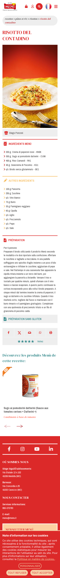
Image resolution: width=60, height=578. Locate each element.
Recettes (9, 18)
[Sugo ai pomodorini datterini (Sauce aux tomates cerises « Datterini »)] (30, 385)
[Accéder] (32, 6)
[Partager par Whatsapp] (40, 333)
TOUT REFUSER (17, 572)
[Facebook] (9, 333)
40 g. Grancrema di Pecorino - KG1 (22, 165)
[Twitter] (19, 333)
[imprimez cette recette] (51, 333)
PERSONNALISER (30, 565)
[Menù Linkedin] (51, 449)
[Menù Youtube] (37, 449)
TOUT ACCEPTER (42, 572)
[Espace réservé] (26, 6)
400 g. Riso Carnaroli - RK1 (18, 160)
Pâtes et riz (21, 18)
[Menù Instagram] (22, 449)
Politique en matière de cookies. (36, 559)
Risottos (34, 18)
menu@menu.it (9, 518)
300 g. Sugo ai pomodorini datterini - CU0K (26, 156)
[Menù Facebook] (9, 449)
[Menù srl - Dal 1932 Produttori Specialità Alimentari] (10, 6)
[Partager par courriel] (30, 333)
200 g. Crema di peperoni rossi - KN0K (23, 152)
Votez (40, 341)
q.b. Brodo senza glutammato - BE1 (22, 169)
